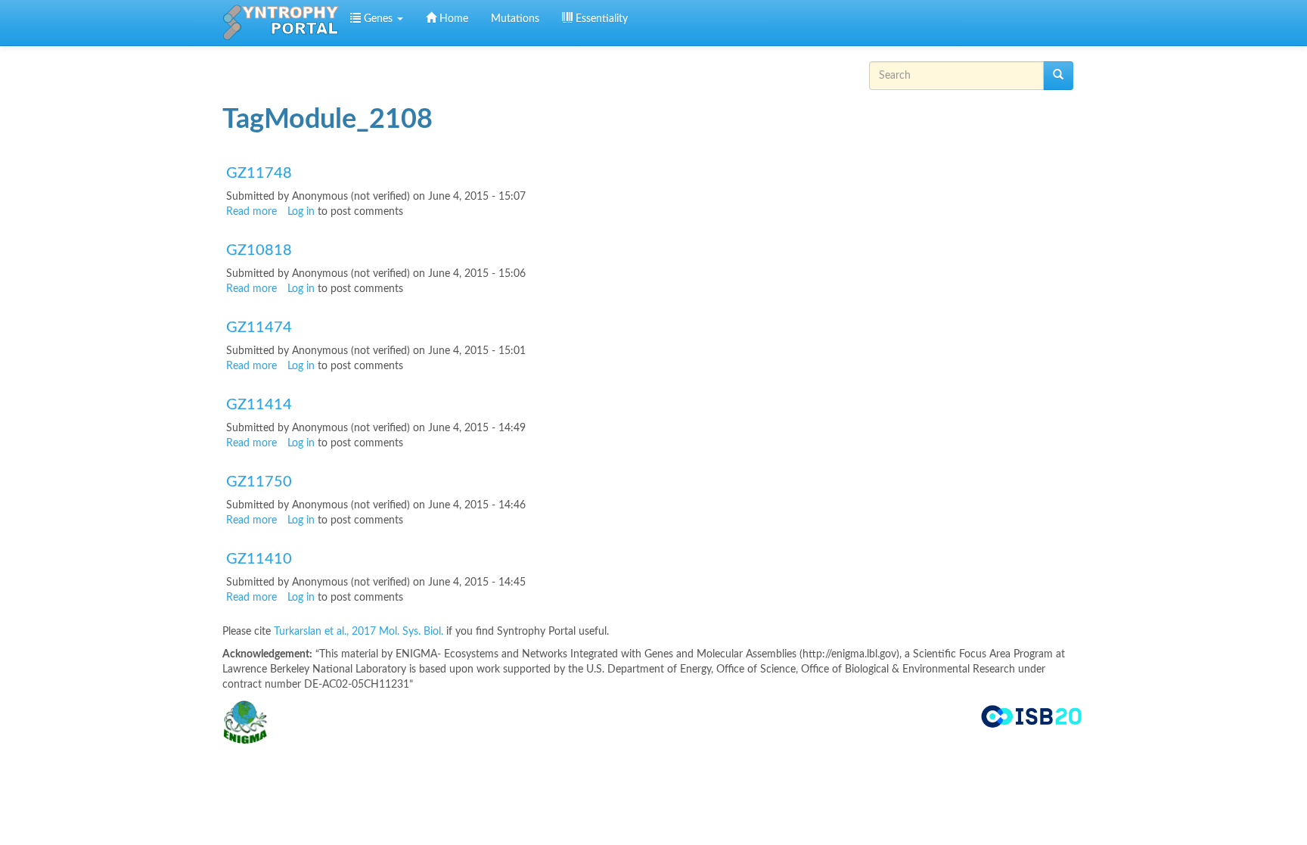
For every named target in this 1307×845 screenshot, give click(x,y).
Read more (251, 212)
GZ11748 (259, 173)
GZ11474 (259, 327)
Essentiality (600, 19)
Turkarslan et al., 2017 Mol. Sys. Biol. (360, 631)
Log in (301, 212)
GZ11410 (259, 559)
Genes (378, 19)
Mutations (515, 19)
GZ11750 (259, 481)
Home (452, 19)
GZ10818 (259, 250)
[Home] (280, 23)
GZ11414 (259, 404)
